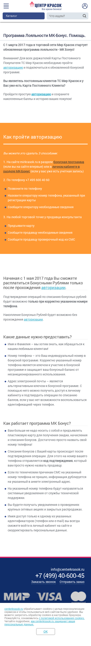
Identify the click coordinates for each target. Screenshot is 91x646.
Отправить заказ (72, 582)
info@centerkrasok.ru (67, 569)
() (59, 575)
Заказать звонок (43, 582)
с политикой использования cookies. (62, 618)
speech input (80, 15)
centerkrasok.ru (13, 608)
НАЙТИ (84, 15)
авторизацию (13, 67)
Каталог (11, 16)
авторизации (53, 287)
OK (46, 631)
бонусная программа (68, 162)
